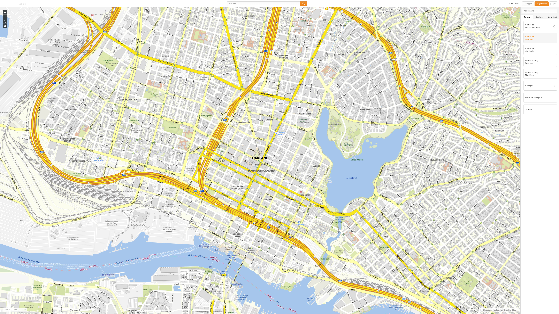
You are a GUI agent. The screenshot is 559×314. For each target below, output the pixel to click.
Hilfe (511, 3)
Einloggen (528, 3)
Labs (517, 3)
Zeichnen (540, 17)
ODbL (514, 310)
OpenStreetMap (505, 310)
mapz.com (488, 310)
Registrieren (541, 3)
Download (552, 17)
